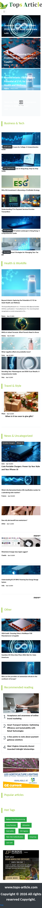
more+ (37, 536)
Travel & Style (12, 386)
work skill (9, 843)
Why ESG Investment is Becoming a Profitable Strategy (21, 190)
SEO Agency (24, 831)
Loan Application (8, 168)
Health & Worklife (15, 263)
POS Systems (7, 230)
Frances (4, 496)
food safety (10, 831)
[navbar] (4, 11)
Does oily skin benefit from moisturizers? (14, 520)
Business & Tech (14, 123)
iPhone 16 (20, 443)
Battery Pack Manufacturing (15, 819)
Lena (3, 464)
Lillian (3, 524)
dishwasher (26, 825)
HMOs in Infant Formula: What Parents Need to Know (20, 332)
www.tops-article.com (21, 887)
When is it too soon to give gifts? (19, 416)
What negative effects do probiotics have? (16, 352)
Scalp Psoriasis (11, 825)
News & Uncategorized (18, 436)
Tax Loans (6, 252)
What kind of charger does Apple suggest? (15, 552)
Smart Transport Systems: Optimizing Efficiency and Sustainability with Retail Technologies (23, 728)
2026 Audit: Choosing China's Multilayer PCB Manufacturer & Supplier (20, 58)
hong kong (33, 837)
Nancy (6, 89)
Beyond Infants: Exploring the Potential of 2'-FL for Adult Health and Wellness (19, 81)
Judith (6, 33)
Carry (3, 355)
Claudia (4, 555)
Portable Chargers (9, 443)
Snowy (4, 336)
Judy (3, 586)
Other (8, 609)
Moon (3, 414)
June (6, 109)
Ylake (1, 905)
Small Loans (7, 147)
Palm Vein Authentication (14, 837)
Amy (3, 377)
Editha (6, 65)
